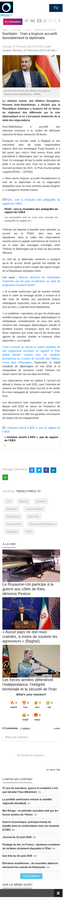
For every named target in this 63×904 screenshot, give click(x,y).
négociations (13, 516)
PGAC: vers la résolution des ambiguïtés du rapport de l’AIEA (31, 211)
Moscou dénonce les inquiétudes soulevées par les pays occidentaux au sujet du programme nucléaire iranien (31, 281)
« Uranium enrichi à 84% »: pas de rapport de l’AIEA (31, 439)
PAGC (29, 531)
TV (56, 8)
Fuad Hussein (14, 524)
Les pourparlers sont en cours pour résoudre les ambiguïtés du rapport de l (31, 219)
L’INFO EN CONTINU (45, 30)
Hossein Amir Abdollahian (42, 524)
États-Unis (33, 516)
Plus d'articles (31, 876)
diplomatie (12, 509)
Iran (27, 30)
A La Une (16, 30)
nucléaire (41, 501)
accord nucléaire (34, 509)
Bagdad (23, 501)
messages (12, 531)
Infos (4, 30)
